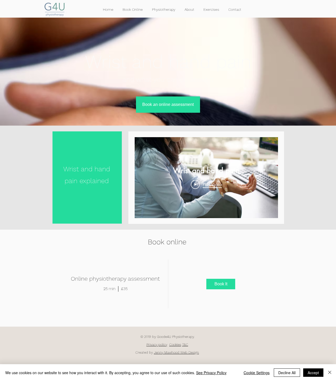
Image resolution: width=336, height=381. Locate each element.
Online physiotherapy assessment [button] (115, 278)
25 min (109, 288)
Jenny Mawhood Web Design (176, 352)
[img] (221, 284)
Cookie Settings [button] (257, 372)
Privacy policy (156, 345)
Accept (313, 372)
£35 (124, 288)
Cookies (175, 345)
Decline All (287, 372)
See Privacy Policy (211, 372)
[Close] (330, 372)
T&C (185, 345)
